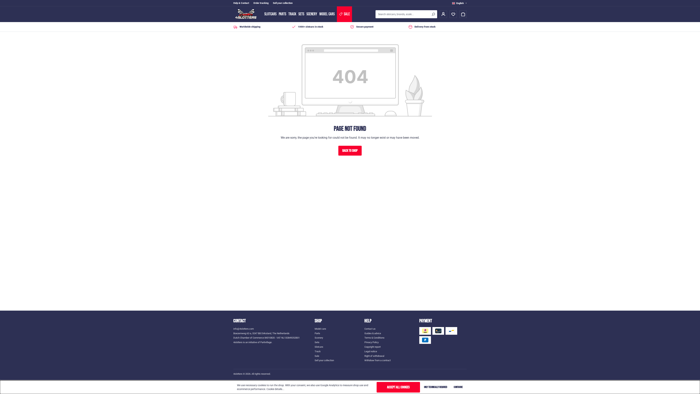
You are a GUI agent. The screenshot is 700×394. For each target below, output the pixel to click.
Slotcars (270, 14)
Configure (458, 387)
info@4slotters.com (243, 328)
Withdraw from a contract (377, 360)
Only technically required (435, 387)
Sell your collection (283, 3)
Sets (301, 14)
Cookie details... (275, 389)
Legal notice (370, 351)
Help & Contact (241, 3)
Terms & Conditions (374, 337)
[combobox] (402, 14)
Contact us (370, 328)
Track (292, 14)
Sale (317, 356)
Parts (282, 14)
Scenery (311, 14)
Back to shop (350, 150)
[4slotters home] (247, 14)
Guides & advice (372, 333)
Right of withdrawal (374, 356)
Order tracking (261, 3)
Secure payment (364, 26)
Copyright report (372, 346)
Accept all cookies (398, 387)
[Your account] (443, 14)
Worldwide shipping (250, 26)
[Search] (433, 14)
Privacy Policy (371, 342)
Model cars (327, 14)
